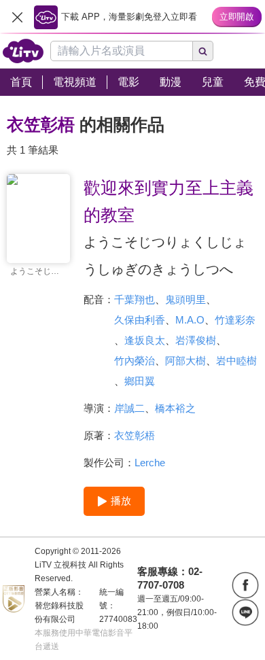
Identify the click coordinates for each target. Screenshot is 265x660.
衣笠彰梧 (134, 435)
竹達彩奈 (235, 320)
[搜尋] (203, 51)
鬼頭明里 (185, 299)
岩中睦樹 (236, 360)
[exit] (17, 17)
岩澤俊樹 (195, 340)
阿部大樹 (185, 360)
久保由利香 (139, 320)
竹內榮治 (134, 360)
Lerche (150, 462)
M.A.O (190, 320)
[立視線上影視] (23, 51)
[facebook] (245, 585)
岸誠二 (129, 408)
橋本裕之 (175, 408)
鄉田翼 (139, 381)
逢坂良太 (144, 340)
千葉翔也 (134, 299)
